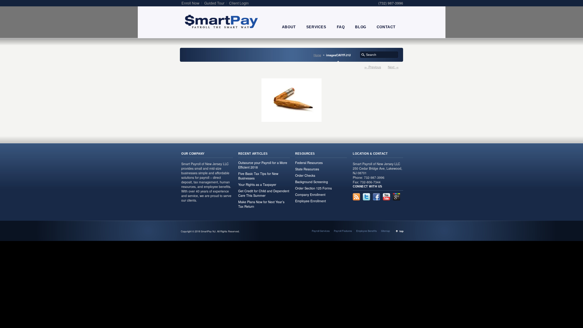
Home (317, 55)
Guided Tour (214, 3)
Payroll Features (343, 231)
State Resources (307, 169)
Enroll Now (190, 3)
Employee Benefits (366, 231)
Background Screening (311, 181)
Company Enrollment (310, 194)
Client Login (239, 3)
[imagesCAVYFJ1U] (291, 100)
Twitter (366, 196)
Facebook (376, 196)
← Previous (372, 67)
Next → (393, 67)
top (401, 231)
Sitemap (385, 231)
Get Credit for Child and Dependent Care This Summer (263, 193)
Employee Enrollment (310, 201)
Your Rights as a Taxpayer (257, 184)
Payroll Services (321, 231)
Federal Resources (309, 162)
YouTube (386, 196)
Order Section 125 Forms (313, 188)
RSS (356, 196)
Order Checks (305, 175)
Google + (396, 196)
